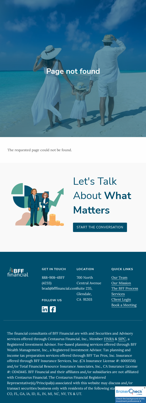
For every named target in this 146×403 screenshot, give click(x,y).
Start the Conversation (100, 227)
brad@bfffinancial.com (59, 288)
